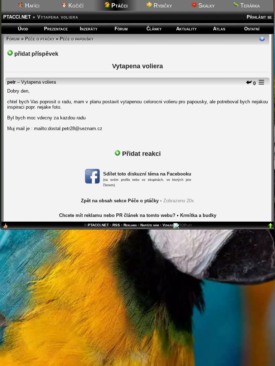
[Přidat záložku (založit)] (5, 227)
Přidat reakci (140, 153)
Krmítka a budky (198, 215)
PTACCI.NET (17, 17)
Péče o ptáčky (39, 38)
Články (153, 28)
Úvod (23, 28)
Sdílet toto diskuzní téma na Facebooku (147, 174)
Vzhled (168, 225)
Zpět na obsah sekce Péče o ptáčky (120, 200)
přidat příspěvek (35, 54)
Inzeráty (88, 28)
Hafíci (31, 6)
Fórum (121, 28)
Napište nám (149, 225)
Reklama (130, 225)
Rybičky (162, 6)
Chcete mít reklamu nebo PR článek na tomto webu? (117, 215)
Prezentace (56, 28)
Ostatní (252, 28)
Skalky (205, 6)
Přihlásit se (259, 17)
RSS (116, 225)
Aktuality (186, 28)
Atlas (219, 28)
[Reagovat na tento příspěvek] (249, 83)
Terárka (249, 6)
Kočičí (75, 6)
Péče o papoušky (76, 38)
